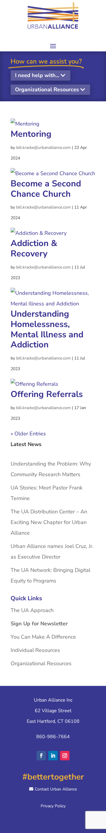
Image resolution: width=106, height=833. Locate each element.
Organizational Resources (47, 89)
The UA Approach (32, 610)
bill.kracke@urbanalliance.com (43, 147)
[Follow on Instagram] (64, 755)
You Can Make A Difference (43, 636)
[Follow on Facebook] (41, 755)
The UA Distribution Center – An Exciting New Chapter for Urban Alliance (49, 522)
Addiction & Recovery (34, 248)
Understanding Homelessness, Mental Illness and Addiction (47, 329)
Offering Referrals (47, 394)
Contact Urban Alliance (56, 789)
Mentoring (31, 134)
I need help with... (37, 75)
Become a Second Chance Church (46, 189)
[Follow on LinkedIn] (53, 755)
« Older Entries (28, 433)
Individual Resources (35, 650)
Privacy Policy (53, 806)
